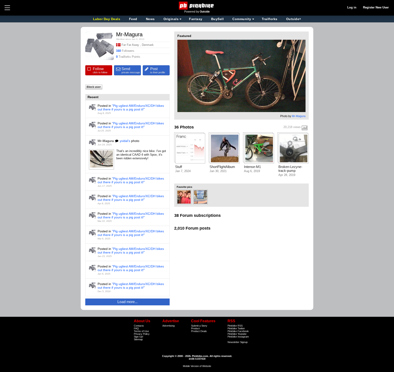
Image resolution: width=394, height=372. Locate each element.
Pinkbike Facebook (238, 331)
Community (241, 19)
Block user (94, 86)
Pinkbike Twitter (236, 328)
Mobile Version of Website (197, 366)
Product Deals (199, 331)
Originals (171, 19)
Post (157, 70)
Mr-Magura (299, 116)
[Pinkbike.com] (197, 6)
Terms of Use (141, 331)
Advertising (168, 325)
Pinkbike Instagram (238, 336)
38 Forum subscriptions (197, 215)
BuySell (217, 19)
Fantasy (195, 19)
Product (195, 328)
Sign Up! (138, 336)
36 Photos (184, 127)
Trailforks (269, 19)
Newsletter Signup (238, 342)
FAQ (136, 328)
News (150, 19)
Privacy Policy (142, 334)
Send (131, 70)
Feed (133, 19)
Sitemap (138, 339)
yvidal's (125, 141)
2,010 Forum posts (192, 228)
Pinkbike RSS (235, 325)
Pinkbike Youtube (237, 334)
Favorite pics (184, 187)
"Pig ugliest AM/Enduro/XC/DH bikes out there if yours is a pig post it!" (131, 107)
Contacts (139, 325)
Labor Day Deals (107, 19)
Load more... (127, 302)
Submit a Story (199, 325)
